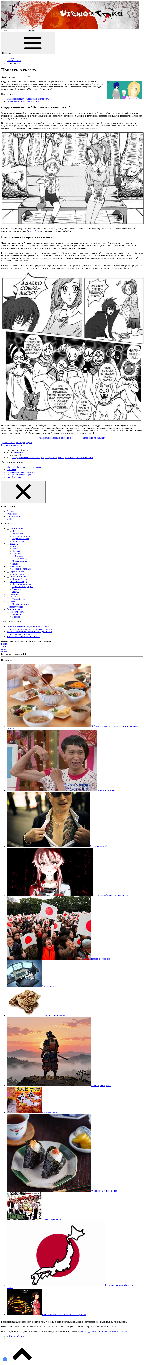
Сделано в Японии (21, 536)
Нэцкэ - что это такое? (54, 1015)
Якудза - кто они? (98, 846)
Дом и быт (17, 531)
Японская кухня (14, 609)
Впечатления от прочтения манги (23, 101)
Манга (61, 457)
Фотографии (18, 541)
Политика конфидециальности (112, 1331)
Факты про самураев (101, 1085)
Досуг (12, 601)
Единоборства (19, 599)
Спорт (13, 596)
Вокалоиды (23, 559)
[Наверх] (22, 1362)
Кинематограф (19, 553)
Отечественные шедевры (19, 474)
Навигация (7, 53)
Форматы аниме (49, 986)
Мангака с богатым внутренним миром (26, 467)
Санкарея (11, 469)
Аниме (15, 546)
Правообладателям (87, 1331)
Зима (3, 649)
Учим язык (12, 514)
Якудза (15, 591)
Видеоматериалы (20, 538)
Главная (10, 511)
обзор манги (51, 457)
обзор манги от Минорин (31, 457)
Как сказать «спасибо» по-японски (23, 636)
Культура (14, 543)
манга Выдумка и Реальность (79, 457)
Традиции (17, 589)
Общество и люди (18, 581)
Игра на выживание (51, 1219)
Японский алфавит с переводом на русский (28, 626)
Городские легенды (21, 569)
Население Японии (100, 959)
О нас (9, 519)
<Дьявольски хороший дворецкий (55, 438)
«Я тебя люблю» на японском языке (24, 634)
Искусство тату (19, 561)
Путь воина (12, 594)
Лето (3, 646)
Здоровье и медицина (22, 586)
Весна (4, 644)
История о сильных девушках (21, 472)
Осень (4, 651)
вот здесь (34, 231)
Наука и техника (17, 571)
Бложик (16, 617)
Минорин (18, 452)
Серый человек (14, 477)
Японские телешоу (106, 790)
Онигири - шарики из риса (104, 1191)
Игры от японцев (20, 604)
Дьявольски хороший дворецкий (16, 442)
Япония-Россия (19, 579)
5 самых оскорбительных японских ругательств (29, 631)
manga (15, 457)
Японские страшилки (11, 445)
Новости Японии (18, 576)
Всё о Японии (16, 528)
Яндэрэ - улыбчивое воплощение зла (110, 895)
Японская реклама (50, 1112)
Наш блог (17, 614)
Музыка (19, 556)
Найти (31, 31)
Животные (17, 533)
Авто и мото (18, 574)
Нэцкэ (15, 564)
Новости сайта (17, 612)
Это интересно (14, 516)
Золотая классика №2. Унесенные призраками (64, 1314)
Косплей (16, 551)
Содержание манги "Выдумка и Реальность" (28, 99)
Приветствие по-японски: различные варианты (29, 629)
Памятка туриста (15, 607)
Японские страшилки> (94, 438)
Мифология (15, 566)
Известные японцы (21, 584)
